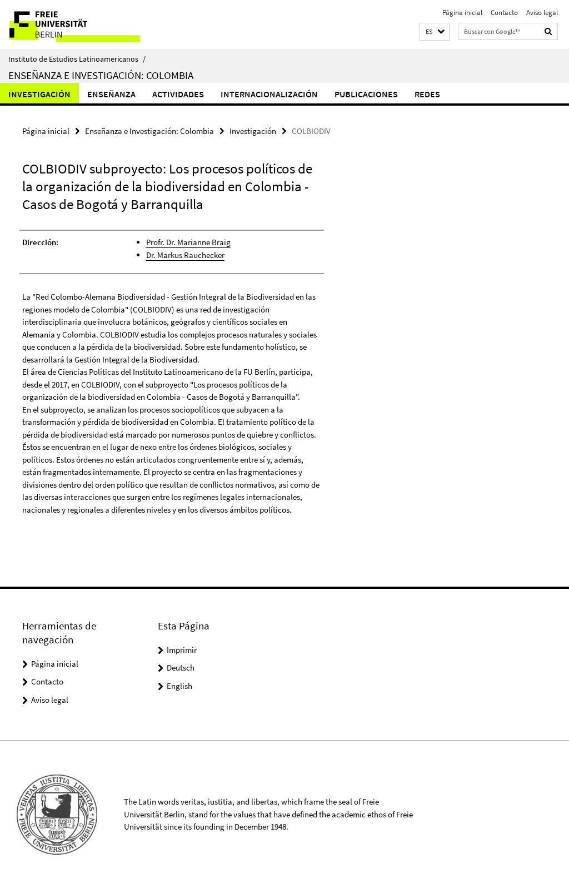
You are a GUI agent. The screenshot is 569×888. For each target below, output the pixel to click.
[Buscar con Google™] (548, 31)
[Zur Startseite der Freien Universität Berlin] (73, 24)
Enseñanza (111, 94)
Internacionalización (269, 94)
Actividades (178, 94)
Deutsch (180, 667)
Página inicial (462, 12)
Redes (427, 94)
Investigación (39, 94)
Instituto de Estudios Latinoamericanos (77, 59)
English (179, 686)
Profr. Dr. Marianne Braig (188, 242)
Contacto (504, 12)
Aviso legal (542, 12)
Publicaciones (366, 94)
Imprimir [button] (182, 649)
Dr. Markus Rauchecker (185, 255)
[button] (435, 32)
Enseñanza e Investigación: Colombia (100, 75)
